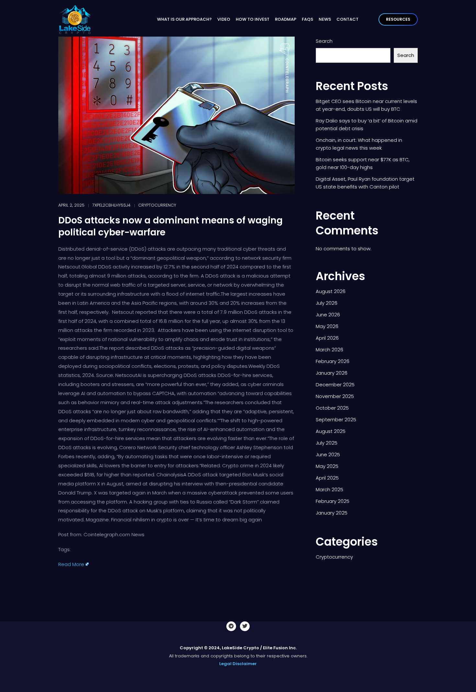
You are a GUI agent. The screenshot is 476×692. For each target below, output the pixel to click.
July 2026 (326, 303)
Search (324, 41)
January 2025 (331, 512)
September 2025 (336, 419)
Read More (71, 564)
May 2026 (327, 326)
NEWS (325, 19)
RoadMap (285, 19)
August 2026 (331, 291)
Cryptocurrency (157, 205)
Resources (398, 19)
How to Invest (252, 19)
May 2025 (327, 466)
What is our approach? (184, 19)
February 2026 (332, 361)
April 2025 (327, 477)
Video (223, 19)
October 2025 (332, 407)
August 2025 (331, 431)
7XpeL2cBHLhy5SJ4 (111, 205)
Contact (347, 19)
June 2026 (328, 314)
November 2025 (335, 396)
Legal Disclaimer (238, 664)
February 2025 (332, 501)
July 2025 (326, 442)
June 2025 (328, 454)
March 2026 (329, 349)
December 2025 (335, 384)
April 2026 (327, 338)
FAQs (307, 19)
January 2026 (331, 372)
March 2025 (329, 489)
